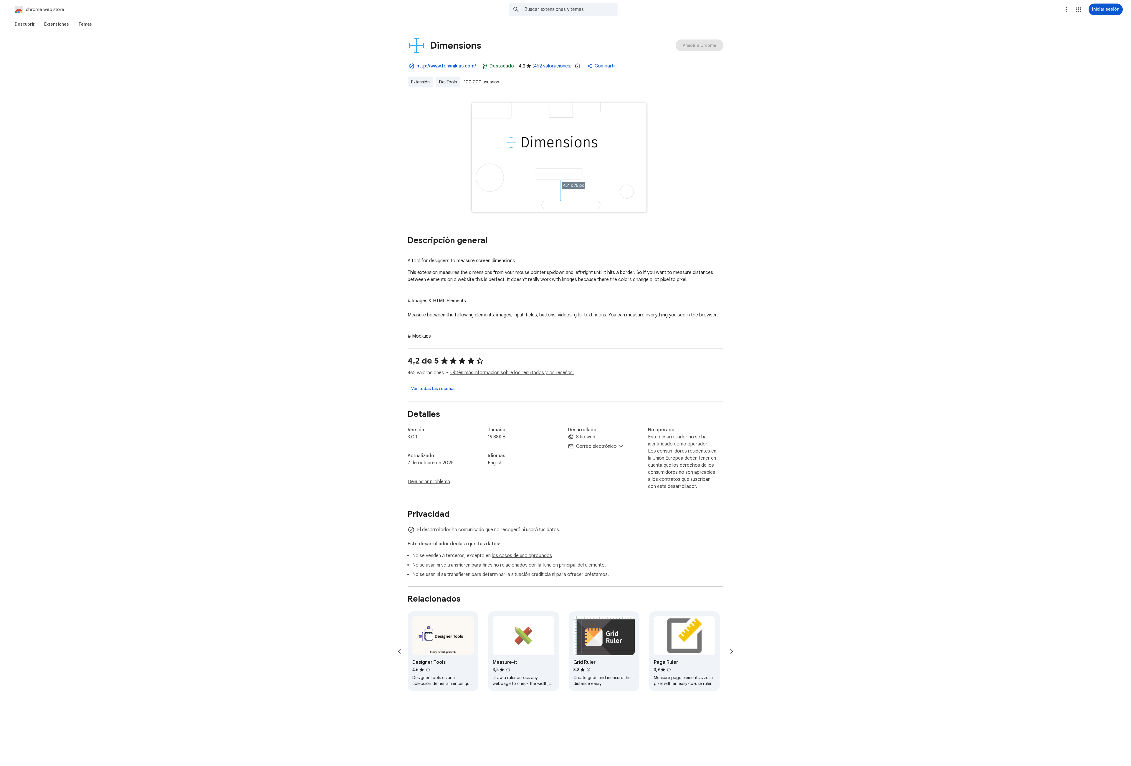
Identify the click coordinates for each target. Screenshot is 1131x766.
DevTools (448, 82)
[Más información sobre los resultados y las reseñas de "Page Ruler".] (669, 670)
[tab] (24, 24)
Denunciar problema (429, 482)
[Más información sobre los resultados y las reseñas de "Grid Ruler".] (588, 670)
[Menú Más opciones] (1066, 9)
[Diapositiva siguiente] (732, 651)
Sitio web (585, 437)
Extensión (420, 82)
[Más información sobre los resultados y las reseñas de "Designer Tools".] (428, 670)
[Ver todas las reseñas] (433, 389)
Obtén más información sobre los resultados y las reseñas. (512, 373)
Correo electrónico (596, 446)
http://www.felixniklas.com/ (446, 66)
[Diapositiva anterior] (399, 651)
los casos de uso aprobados (522, 556)
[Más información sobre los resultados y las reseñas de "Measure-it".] (508, 670)
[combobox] (571, 9)
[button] (1078, 10)
